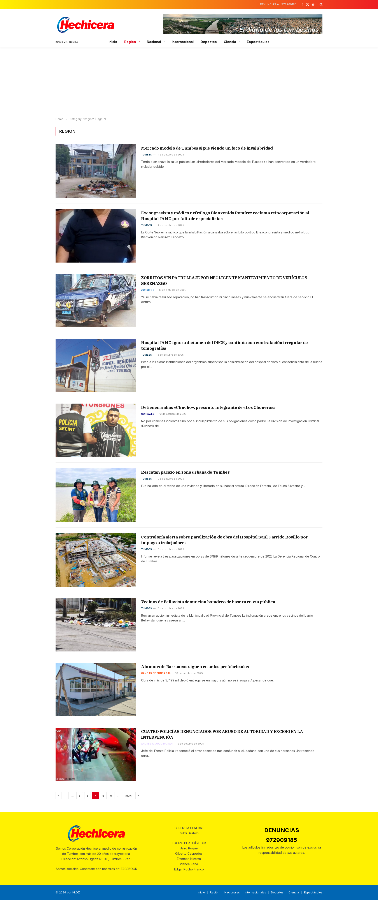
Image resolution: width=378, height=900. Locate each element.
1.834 (128, 795)
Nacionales (232, 892)
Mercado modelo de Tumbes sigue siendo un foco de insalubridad (207, 148)
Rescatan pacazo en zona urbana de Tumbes (185, 472)
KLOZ (76, 892)
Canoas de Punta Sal (156, 673)
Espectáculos (258, 42)
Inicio (112, 42)
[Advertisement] (189, 82)
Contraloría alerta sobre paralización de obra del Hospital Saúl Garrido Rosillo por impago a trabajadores (224, 539)
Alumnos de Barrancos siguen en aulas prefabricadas (195, 666)
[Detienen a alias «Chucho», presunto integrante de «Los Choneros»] (96, 430)
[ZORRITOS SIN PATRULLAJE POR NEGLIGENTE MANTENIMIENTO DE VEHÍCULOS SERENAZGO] (96, 300)
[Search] (320, 4)
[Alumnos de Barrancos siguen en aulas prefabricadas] (96, 689)
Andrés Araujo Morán (157, 743)
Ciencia (230, 42)
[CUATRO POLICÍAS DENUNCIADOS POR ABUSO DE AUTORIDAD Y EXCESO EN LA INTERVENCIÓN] (96, 754)
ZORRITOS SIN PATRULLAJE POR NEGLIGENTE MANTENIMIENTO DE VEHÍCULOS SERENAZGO (224, 280)
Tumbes (146, 154)
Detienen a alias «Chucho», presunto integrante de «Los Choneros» (208, 407)
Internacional (183, 42)
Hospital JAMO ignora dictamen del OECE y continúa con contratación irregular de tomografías (224, 345)
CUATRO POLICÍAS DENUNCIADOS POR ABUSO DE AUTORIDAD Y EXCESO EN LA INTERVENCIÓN (222, 734)
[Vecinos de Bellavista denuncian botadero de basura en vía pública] (96, 624)
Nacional (154, 42)
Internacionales (255, 892)
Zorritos (147, 289)
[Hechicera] (86, 24)
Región (130, 42)
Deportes (209, 42)
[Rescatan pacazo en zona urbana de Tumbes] (96, 495)
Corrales (147, 413)
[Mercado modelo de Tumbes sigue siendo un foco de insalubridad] (96, 171)
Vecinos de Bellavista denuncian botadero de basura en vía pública (208, 601)
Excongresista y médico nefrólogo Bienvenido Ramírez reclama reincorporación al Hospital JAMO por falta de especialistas (225, 215)
